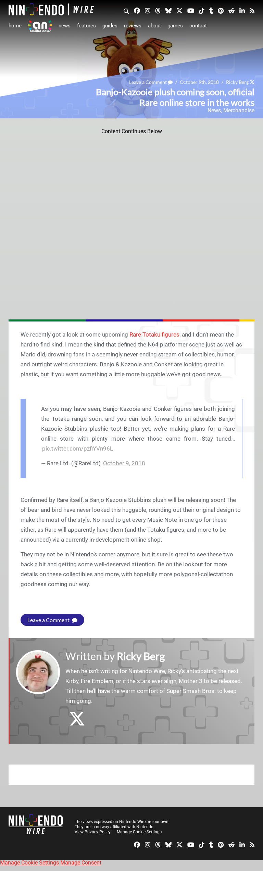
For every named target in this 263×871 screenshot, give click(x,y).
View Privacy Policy (93, 832)
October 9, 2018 (124, 463)
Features (86, 26)
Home (15, 26)
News (65, 26)
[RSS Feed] (252, 10)
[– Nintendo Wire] (51, 9)
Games (175, 26)
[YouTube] (190, 10)
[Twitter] (179, 10)
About (154, 26)
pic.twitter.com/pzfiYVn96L (77, 448)
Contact (198, 26)
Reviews (132, 26)
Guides (109, 26)
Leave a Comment (148, 82)
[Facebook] (137, 10)
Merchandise (238, 110)
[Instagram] (147, 10)
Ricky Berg (237, 82)
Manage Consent (80, 862)
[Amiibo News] (40, 26)
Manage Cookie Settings (139, 832)
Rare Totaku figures (154, 334)
